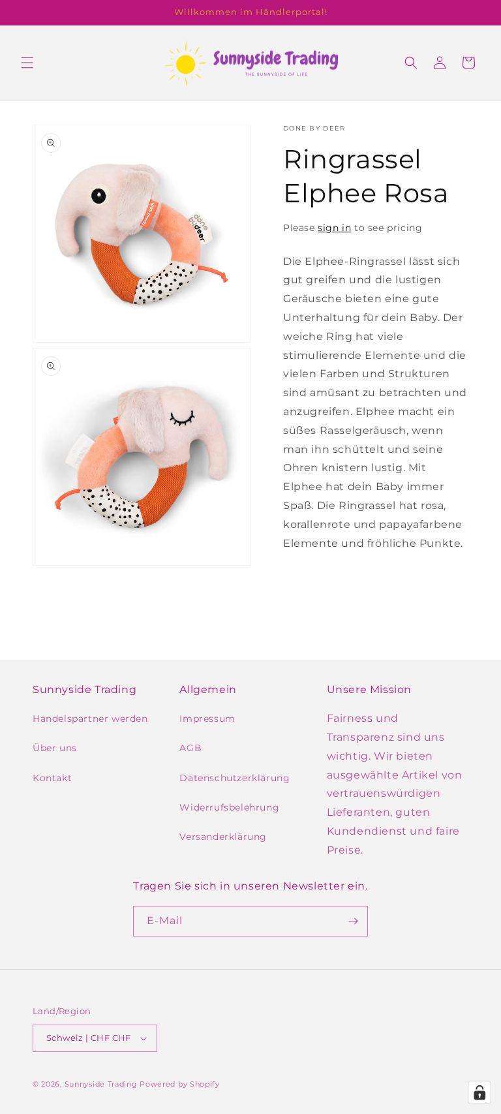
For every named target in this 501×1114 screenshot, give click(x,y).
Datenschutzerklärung (234, 778)
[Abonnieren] (353, 921)
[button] (27, 62)
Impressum (207, 718)
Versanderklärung (223, 837)
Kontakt (52, 778)
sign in (334, 228)
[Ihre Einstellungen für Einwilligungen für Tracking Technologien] (479, 1092)
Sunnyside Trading (101, 1084)
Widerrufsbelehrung (229, 807)
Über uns (55, 748)
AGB (190, 748)
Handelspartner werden (90, 718)
